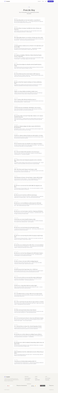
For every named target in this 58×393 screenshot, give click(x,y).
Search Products (27, 379)
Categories (39, 1)
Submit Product (50, 1)
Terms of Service (47, 378)
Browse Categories (27, 378)
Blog (45, 1)
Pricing (43, 1)
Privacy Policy (47, 379)
